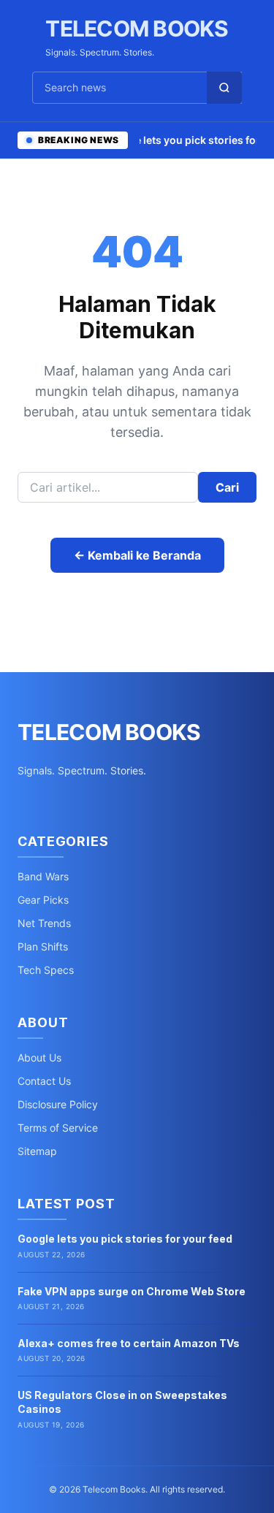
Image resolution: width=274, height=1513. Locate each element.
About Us (39, 1057)
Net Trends (44, 923)
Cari (227, 487)
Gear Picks (43, 899)
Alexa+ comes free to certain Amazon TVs (129, 1343)
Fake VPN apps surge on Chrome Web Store (132, 1291)
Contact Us (44, 1081)
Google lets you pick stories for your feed (125, 1238)
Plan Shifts (43, 946)
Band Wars (43, 876)
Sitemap (37, 1151)
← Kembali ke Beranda (137, 555)
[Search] (224, 88)
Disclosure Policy (58, 1104)
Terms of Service (58, 1127)
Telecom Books (136, 28)
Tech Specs (46, 970)
